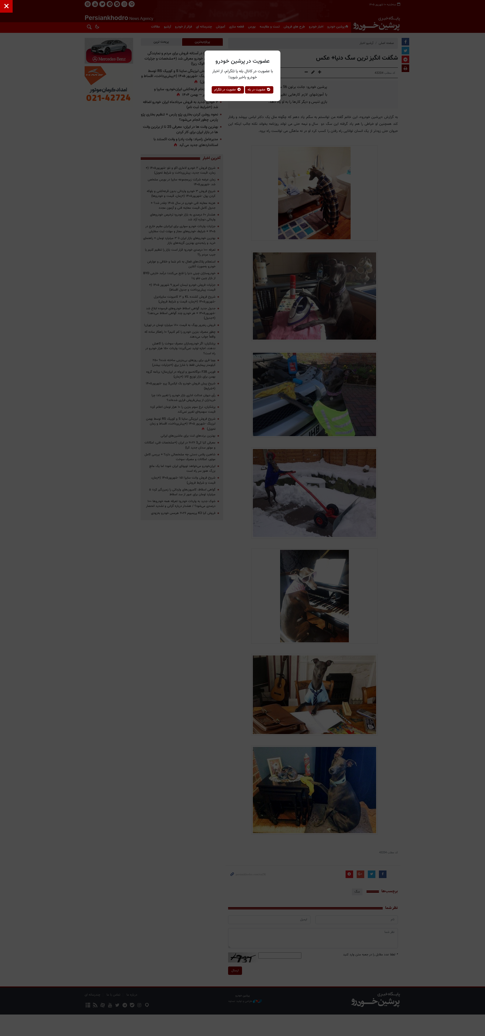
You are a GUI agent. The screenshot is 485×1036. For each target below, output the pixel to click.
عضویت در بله (257, 89)
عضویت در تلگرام (225, 89)
